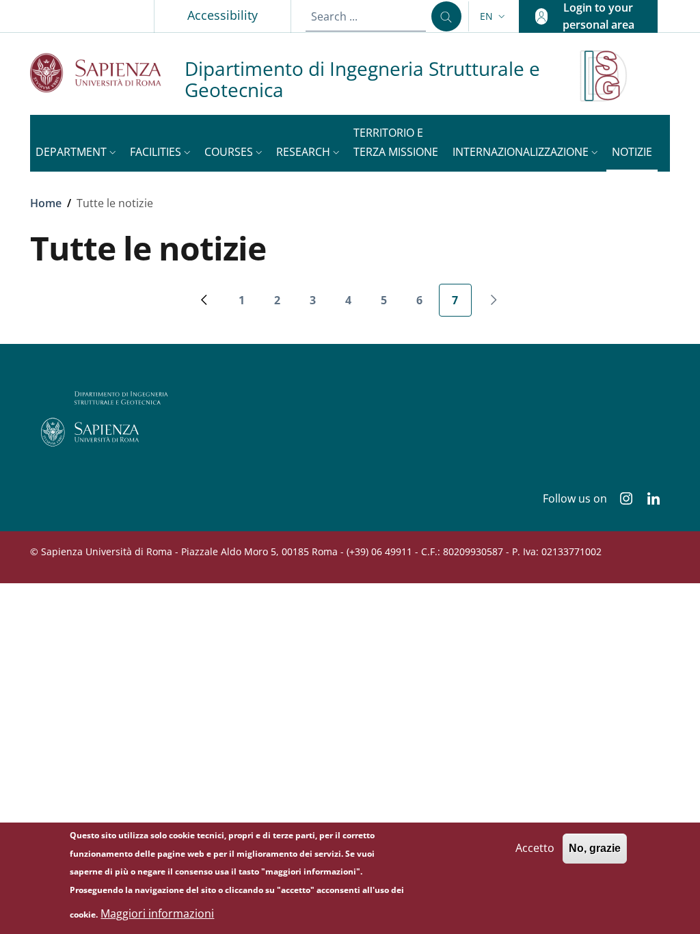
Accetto (534, 847)
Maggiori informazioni (157, 913)
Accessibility (222, 15)
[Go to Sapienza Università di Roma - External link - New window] (107, 73)
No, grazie (595, 848)
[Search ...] (446, 16)
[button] (494, 16)
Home (46, 203)
